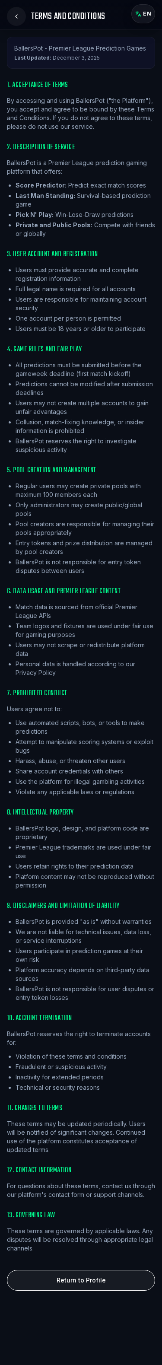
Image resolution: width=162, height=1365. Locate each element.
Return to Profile (81, 1280)
